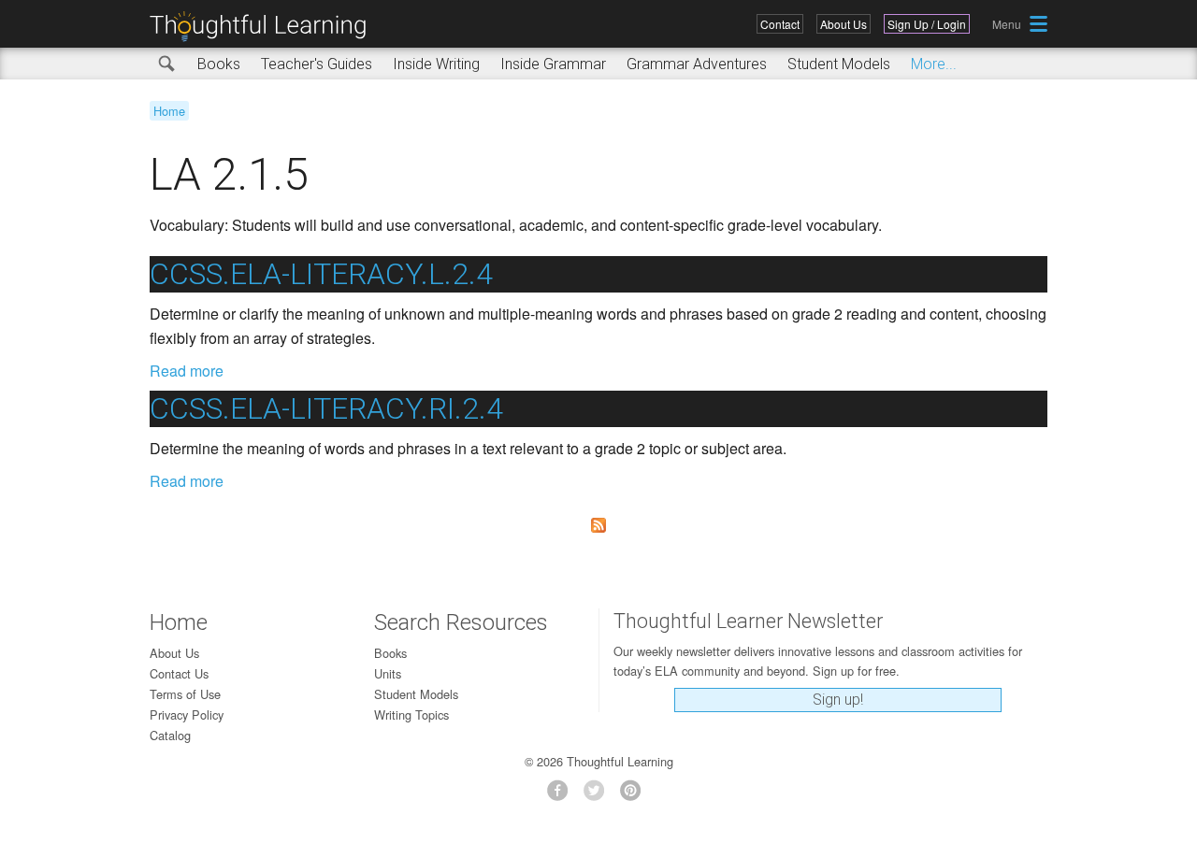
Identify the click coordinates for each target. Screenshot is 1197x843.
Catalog (170, 735)
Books (218, 64)
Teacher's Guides (316, 64)
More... (934, 64)
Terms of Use (185, 694)
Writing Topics (411, 714)
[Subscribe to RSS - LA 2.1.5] (598, 525)
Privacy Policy (187, 714)
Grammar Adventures (697, 64)
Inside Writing (436, 64)
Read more (187, 370)
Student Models (838, 64)
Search (167, 64)
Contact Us (179, 673)
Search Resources (461, 622)
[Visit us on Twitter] (599, 796)
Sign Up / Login (926, 24)
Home (169, 111)
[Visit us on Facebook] (562, 796)
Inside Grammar (553, 64)
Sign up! (838, 699)
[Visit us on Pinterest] (635, 796)
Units (387, 673)
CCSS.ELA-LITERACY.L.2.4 (321, 274)
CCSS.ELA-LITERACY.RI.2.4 (326, 408)
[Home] (265, 26)
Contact (780, 24)
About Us (843, 24)
